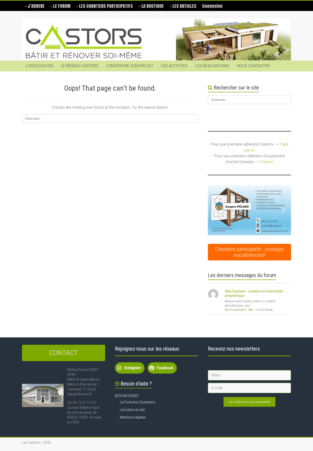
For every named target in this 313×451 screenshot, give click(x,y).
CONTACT (63, 352)
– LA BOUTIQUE (151, 6)
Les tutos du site (132, 410)
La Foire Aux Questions (137, 402)
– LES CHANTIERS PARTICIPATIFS (104, 6)
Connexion (212, 6)
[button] (249, 210)
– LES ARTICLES (183, 6)
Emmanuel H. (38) (241, 309)
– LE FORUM (60, 6)
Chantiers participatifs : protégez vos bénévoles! (249, 252)
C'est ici (267, 162)
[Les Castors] (156, 39)
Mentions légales (133, 417)
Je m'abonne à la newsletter (249, 402)
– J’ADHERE (35, 6)
